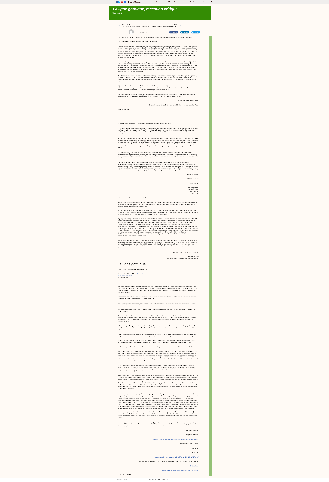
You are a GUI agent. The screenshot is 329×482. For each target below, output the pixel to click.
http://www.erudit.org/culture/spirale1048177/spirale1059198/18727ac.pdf (176, 457)
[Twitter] (119, 2)
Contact (205, 2)
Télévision (186, 2)
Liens (199, 2)
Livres (164, 2)
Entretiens (193, 2)
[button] (173, 32)
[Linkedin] (125, 2)
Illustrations (177, 2)
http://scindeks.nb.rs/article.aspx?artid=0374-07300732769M (180, 470)
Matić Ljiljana (194, 466)
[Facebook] (117, 2)
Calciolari (140, 274)
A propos (158, 2)
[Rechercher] (211, 1)
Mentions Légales (121, 480)
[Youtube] (122, 2)
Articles (170, 2)
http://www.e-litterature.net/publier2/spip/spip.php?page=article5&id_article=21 (174, 439)
